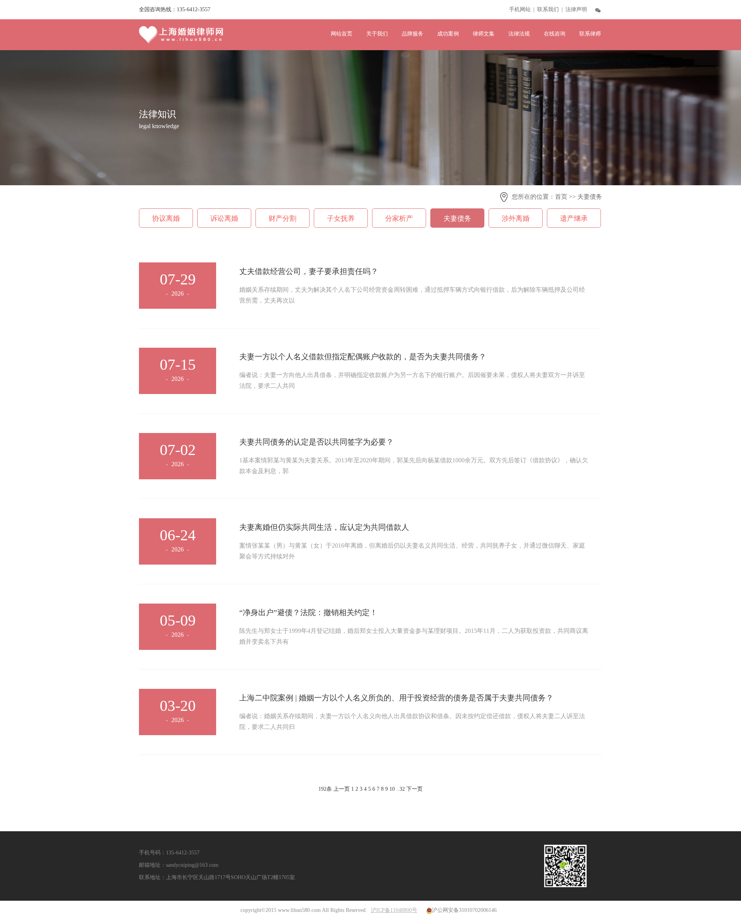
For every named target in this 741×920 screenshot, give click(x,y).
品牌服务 (412, 34)
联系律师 (590, 34)
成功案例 (448, 34)
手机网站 (520, 9)
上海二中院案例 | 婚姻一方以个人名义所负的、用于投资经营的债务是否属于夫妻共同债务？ (396, 697)
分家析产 (399, 218)
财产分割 (282, 218)
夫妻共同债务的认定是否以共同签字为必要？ (316, 442)
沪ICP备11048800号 (394, 910)
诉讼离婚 (224, 218)
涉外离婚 (516, 218)
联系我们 (548, 9)
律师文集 (483, 34)
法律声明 (576, 9)
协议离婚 (166, 218)
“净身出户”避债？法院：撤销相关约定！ (308, 612)
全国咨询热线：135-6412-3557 (174, 9)
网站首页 (341, 34)
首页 (561, 196)
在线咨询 (554, 34)
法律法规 (519, 34)
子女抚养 (341, 218)
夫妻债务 (589, 196)
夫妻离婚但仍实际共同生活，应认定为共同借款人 (324, 527)
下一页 (414, 789)
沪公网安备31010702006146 (464, 910)
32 (402, 789)
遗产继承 (574, 218)
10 (392, 789)
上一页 (341, 789)
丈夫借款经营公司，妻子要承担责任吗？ (308, 271)
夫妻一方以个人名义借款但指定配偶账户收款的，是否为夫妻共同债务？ (362, 356)
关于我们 (377, 34)
